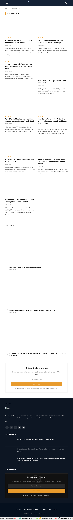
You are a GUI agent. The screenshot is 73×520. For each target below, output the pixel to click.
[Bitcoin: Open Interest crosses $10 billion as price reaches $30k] (36, 290)
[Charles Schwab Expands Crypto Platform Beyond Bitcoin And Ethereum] (10, 451)
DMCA (55, 509)
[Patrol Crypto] (36, 3)
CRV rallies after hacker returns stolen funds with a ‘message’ (50, 41)
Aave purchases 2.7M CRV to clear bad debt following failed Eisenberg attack (52, 161)
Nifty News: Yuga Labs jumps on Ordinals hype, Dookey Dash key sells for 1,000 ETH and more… (37, 354)
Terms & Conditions (31, 509)
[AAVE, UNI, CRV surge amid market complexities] (53, 67)
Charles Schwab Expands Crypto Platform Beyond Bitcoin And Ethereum (41, 449)
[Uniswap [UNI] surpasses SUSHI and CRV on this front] (20, 146)
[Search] (66, 3)
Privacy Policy (47, 388)
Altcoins (8, 37)
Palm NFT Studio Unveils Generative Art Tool (25, 267)
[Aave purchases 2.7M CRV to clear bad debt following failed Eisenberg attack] (53, 146)
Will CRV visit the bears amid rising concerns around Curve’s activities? (19, 120)
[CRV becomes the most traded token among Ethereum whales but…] (20, 186)
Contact (19, 509)
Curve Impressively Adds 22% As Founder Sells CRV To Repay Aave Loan (18, 66)
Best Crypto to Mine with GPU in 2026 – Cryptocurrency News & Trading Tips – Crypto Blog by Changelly (41, 459)
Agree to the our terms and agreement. (37, 495)
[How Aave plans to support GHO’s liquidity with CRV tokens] (20, 27)
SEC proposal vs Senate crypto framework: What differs (35, 439)
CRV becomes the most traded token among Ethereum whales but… (19, 201)
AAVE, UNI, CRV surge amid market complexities (52, 82)
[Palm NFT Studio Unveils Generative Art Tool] (36, 247)
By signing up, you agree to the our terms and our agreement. (37, 388)
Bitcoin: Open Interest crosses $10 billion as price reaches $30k (32, 310)
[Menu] (7, 3)
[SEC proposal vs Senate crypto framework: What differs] (10, 441)
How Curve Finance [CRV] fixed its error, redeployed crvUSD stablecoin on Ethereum (52, 121)
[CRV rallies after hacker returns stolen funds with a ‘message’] (53, 27)
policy (41, 495)
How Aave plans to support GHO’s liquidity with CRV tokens (18, 41)
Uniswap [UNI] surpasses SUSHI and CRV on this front (19, 160)
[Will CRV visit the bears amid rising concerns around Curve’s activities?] (20, 105)
